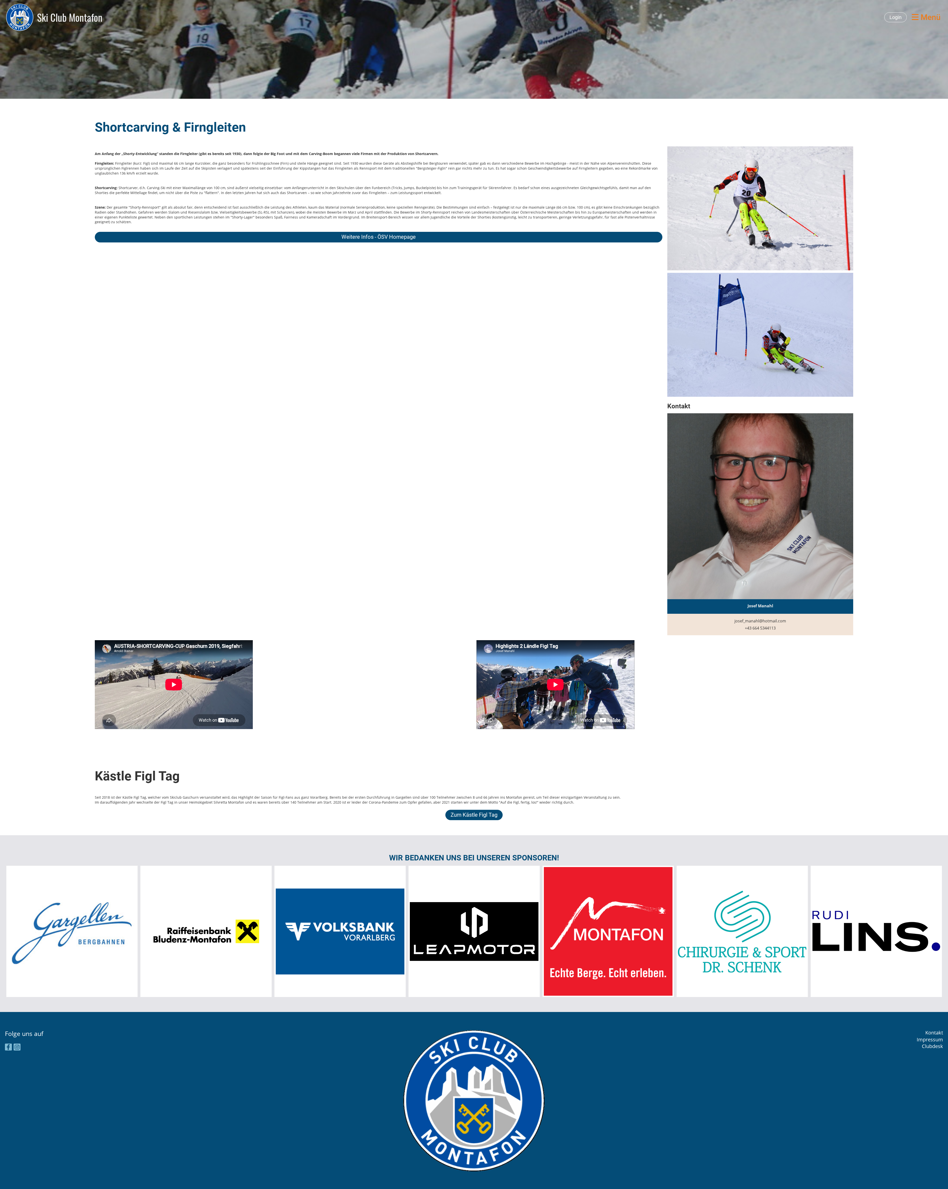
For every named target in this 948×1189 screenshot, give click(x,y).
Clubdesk (932, 1046)
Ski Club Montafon (69, 17)
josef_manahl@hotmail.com (760, 621)
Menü (930, 17)
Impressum (930, 1039)
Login (895, 17)
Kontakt (934, 1032)
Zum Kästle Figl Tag (474, 815)
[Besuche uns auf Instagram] (17, 1047)
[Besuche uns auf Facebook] (8, 1047)
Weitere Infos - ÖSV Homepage (378, 237)
